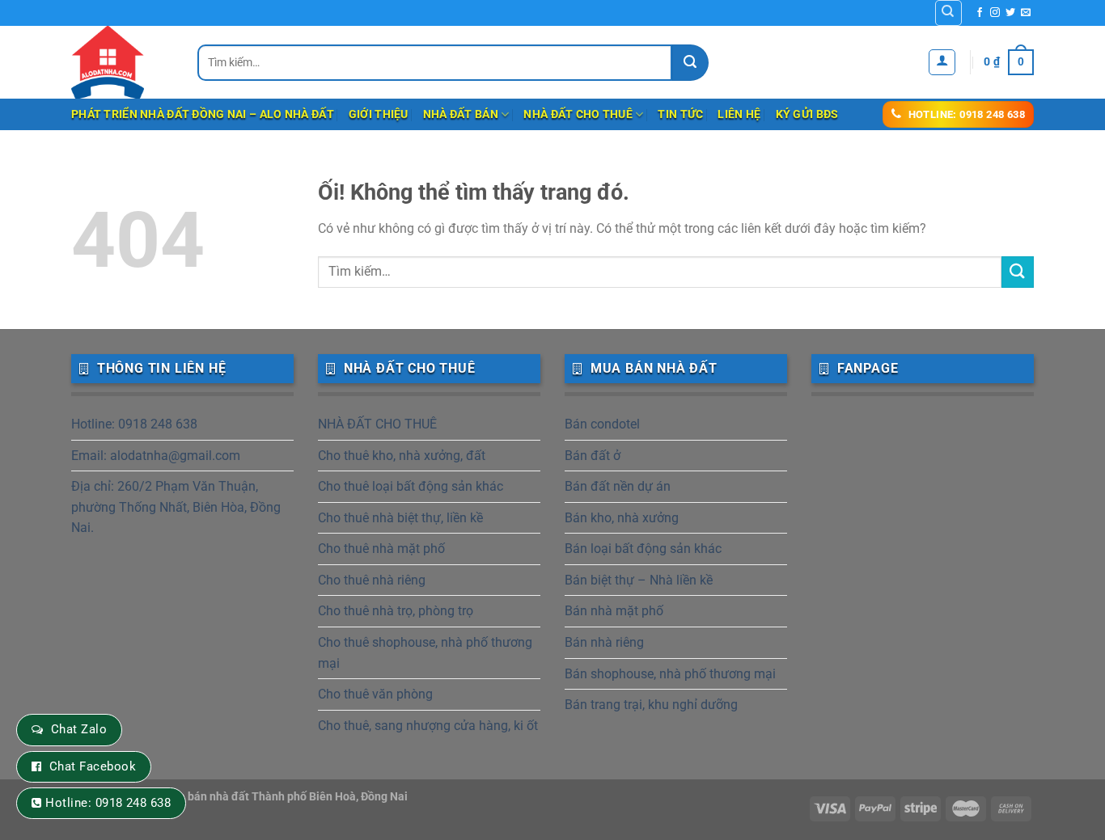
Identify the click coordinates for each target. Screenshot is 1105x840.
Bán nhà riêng (604, 642)
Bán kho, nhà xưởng (622, 518)
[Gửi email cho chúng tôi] (1026, 13)
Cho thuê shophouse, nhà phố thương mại (425, 653)
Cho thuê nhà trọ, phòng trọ (395, 610)
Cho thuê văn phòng (375, 694)
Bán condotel (602, 424)
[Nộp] (690, 62)
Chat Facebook (92, 766)
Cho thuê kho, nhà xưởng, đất (401, 455)
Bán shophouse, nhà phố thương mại (670, 674)
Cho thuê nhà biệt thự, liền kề (400, 518)
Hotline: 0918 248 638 (134, 424)
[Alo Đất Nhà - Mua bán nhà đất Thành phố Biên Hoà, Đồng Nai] (122, 62)
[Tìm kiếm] (948, 13)
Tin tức (680, 114)
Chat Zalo (79, 729)
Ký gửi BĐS (807, 114)
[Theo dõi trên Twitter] (1010, 13)
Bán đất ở (592, 455)
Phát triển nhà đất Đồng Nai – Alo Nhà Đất (202, 114)
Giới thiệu (379, 114)
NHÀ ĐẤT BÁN (460, 114)
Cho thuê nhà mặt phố (381, 548)
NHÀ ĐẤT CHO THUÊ (578, 114)
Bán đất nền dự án (618, 486)
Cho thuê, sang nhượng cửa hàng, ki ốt (428, 725)
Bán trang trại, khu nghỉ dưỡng (651, 704)
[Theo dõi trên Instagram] (995, 13)
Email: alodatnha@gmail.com (155, 455)
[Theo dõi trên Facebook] (979, 13)
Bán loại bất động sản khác (643, 548)
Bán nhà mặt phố (614, 610)
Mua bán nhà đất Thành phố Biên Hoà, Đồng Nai (285, 797)
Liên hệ (739, 114)
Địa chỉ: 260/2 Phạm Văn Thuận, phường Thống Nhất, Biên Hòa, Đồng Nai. (176, 507)
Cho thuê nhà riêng (371, 580)
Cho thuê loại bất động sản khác (410, 486)
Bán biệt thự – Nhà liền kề (639, 580)
